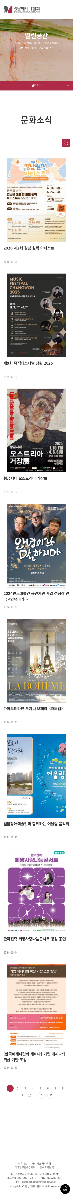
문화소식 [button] (36, 85)
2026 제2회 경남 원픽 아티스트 (29, 248)
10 (29, 1095)
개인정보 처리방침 (41, 1163)
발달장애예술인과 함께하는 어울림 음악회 (36, 823)
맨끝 (50, 1095)
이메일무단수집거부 (25, 1167)
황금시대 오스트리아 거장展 (26, 478)
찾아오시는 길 (47, 1167)
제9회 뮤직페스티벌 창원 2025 (28, 363)
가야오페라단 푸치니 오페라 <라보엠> (33, 708)
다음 (41, 1095)
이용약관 (22, 1163)
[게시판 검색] (66, 143)
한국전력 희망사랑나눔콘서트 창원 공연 (35, 939)
